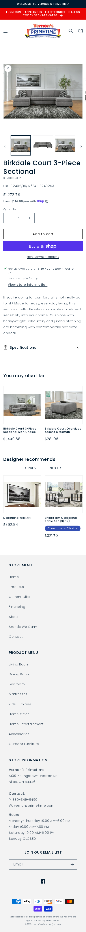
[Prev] (5, 146)
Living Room (19, 664)
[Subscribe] (72, 864)
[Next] (81, 146)
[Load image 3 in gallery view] (65, 145)
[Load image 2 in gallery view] (43, 145)
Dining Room (19, 674)
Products (16, 587)
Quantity (9, 209)
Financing (17, 606)
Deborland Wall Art (17, 518)
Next (54, 468)
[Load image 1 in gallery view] (21, 145)
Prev (32, 468)
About (14, 617)
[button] (5, 31)
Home (14, 577)
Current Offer (20, 597)
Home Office (19, 714)
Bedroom (17, 684)
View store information (27, 284)
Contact (16, 636)
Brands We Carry (23, 626)
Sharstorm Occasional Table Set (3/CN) (61, 519)
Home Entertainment (26, 724)
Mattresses (18, 694)
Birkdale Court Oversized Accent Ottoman (63, 430)
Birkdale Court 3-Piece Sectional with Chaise (19, 430)
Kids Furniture (20, 704)
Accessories (19, 734)
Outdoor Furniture (24, 744)
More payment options (43, 257)
